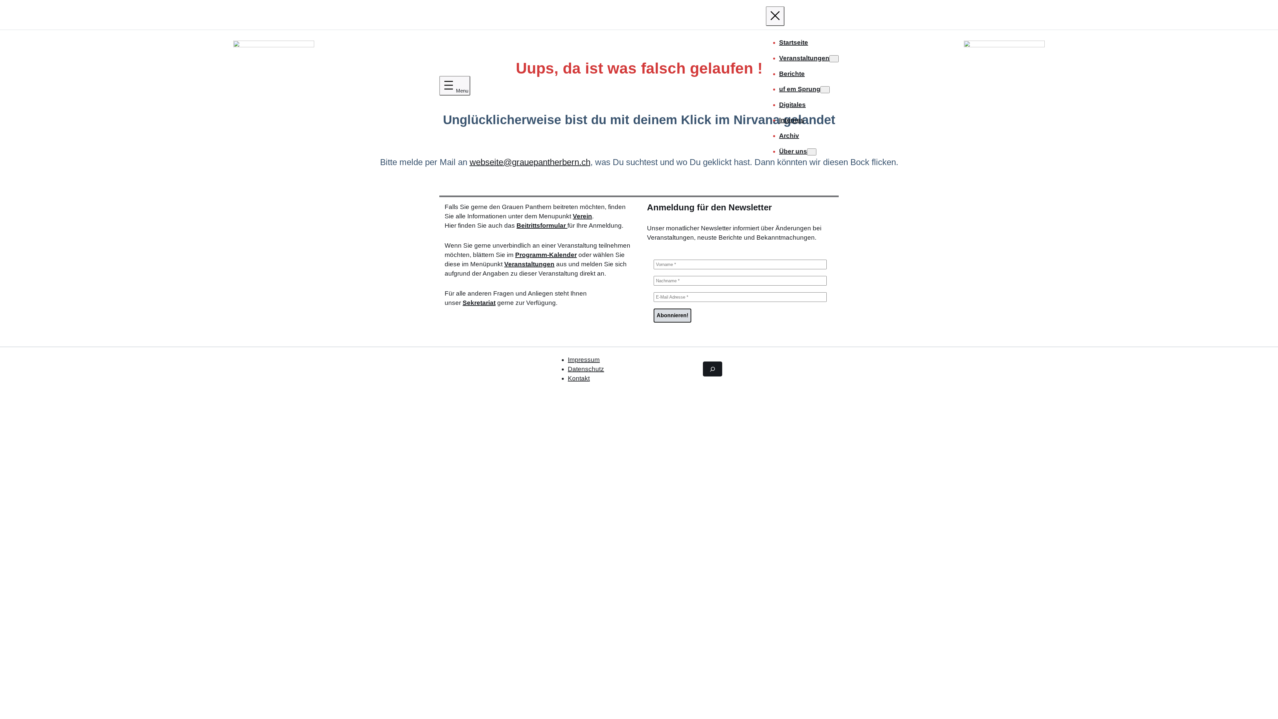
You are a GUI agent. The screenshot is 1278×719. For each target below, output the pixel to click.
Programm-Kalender (546, 254)
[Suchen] (712, 368)
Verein (582, 216)
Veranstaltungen (529, 264)
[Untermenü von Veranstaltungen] (834, 58)
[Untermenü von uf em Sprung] (825, 89)
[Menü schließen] (775, 16)
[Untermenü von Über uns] (811, 151)
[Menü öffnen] (454, 86)
